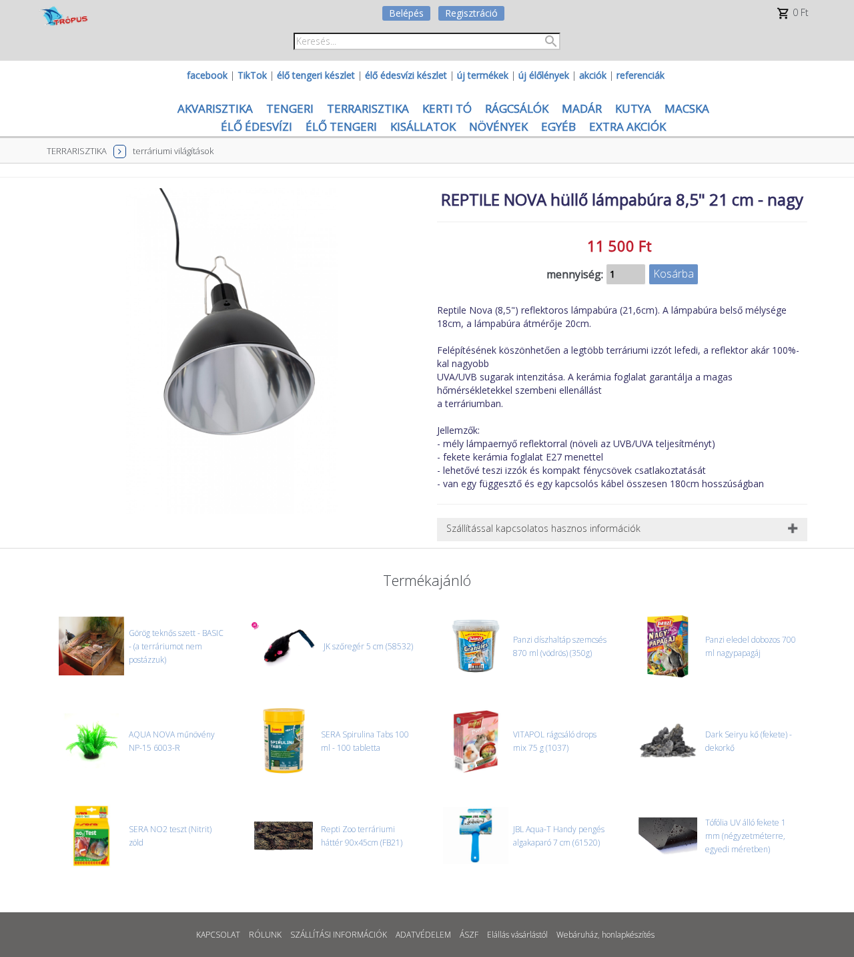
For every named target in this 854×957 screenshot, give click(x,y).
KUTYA (633, 108)
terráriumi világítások (173, 151)
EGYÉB (558, 126)
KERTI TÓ (447, 108)
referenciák (640, 75)
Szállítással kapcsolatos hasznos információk (543, 528)
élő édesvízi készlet (406, 75)
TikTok (252, 75)
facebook (207, 75)
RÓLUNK (265, 934)
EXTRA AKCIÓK (627, 126)
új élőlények (543, 75)
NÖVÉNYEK (498, 126)
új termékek (482, 75)
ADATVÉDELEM (423, 934)
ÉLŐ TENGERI (341, 126)
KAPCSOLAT (218, 934)
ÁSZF (469, 934)
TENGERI (290, 108)
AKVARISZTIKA (215, 108)
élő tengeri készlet (316, 75)
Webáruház (577, 934)
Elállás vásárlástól (517, 934)
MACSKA (687, 108)
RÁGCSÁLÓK (516, 108)
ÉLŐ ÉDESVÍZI (256, 126)
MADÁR (582, 108)
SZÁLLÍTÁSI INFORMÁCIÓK (338, 934)
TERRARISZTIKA (368, 108)
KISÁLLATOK (423, 126)
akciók (592, 75)
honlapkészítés (628, 934)
